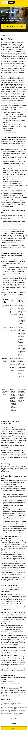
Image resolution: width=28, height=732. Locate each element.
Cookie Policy (17, 714)
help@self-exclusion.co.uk (12, 683)
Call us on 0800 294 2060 (13, 26)
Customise (14, 718)
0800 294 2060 (11, 681)
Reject (14, 723)
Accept (14, 728)
